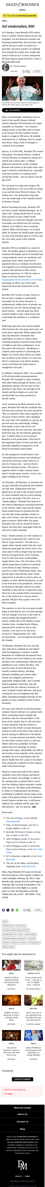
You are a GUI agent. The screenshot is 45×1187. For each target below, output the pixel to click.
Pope (20, 934)
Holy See (32, 938)
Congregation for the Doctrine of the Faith (22, 279)
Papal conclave (30, 934)
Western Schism (8, 947)
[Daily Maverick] (22, 4)
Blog (22, 1129)
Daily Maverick (28, 866)
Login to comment (22, 1079)
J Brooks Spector (19, 66)
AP (28, 828)
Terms (27, 1176)
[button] (26, 71)
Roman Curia (21, 926)
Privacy (18, 1176)
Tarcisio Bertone (34, 943)
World (5, 921)
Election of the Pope (19, 943)
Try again (8, 1093)
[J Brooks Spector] (5, 67)
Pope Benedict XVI (9, 934)
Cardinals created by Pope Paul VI (14, 938)
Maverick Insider (22, 1107)
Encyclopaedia (13, 821)
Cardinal (6, 943)
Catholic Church (8, 926)
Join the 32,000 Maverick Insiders (20, 1142)
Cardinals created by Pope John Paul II (16, 930)
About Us (22, 1114)
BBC (27, 835)
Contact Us (22, 1121)
